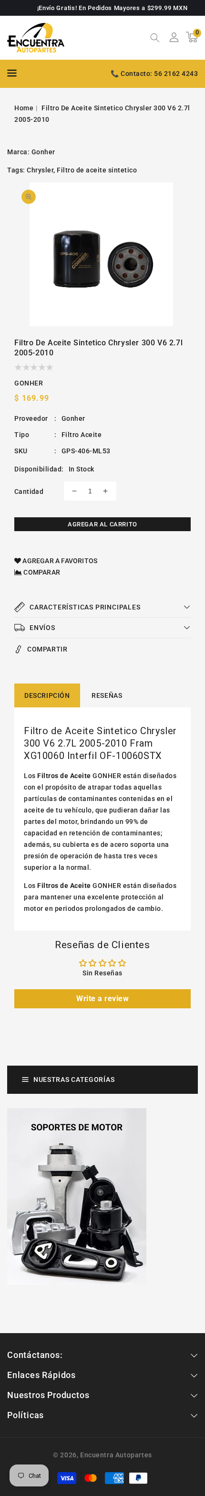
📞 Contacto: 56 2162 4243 (154, 73)
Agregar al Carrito (102, 524)
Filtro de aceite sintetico (97, 170)
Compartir (47, 649)
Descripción (47, 695)
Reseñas (107, 695)
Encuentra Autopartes (116, 1455)
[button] (155, 38)
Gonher (43, 152)
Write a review (102, 998)
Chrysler (40, 170)
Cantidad (28, 491)
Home (23, 108)
